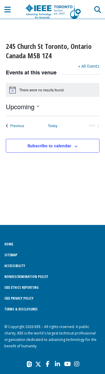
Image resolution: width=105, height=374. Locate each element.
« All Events (88, 66)
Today (52, 125)
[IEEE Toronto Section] (52, 11)
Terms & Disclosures (21, 309)
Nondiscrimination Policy (26, 276)
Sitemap (10, 254)
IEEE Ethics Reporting (21, 287)
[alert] (52, 90)
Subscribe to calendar (49, 145)
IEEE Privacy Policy (19, 298)
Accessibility (14, 265)
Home (8, 244)
